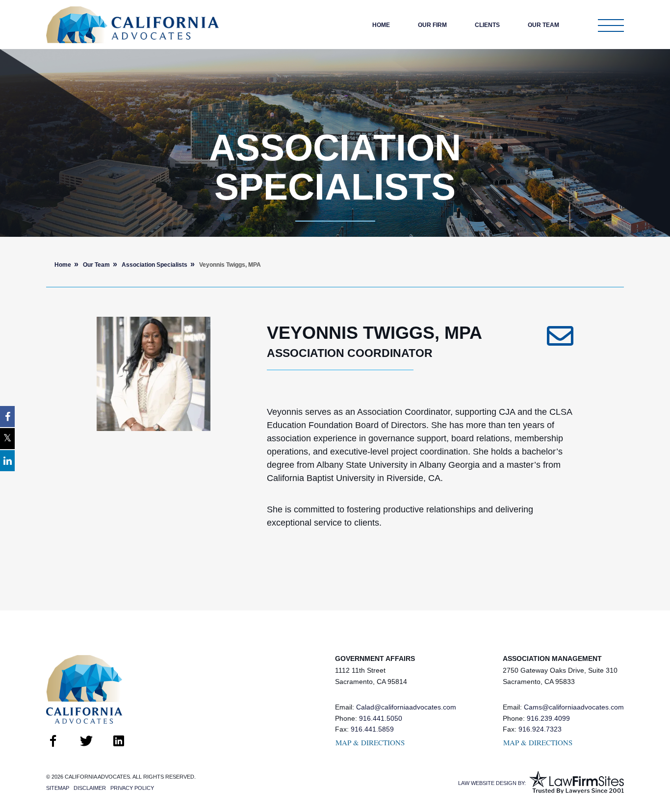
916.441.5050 (380, 718)
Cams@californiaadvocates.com (574, 707)
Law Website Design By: (492, 783)
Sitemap (57, 788)
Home (381, 25)
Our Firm (432, 25)
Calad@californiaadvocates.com (406, 707)
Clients (487, 25)
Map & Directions (370, 742)
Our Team (543, 25)
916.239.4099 (548, 718)
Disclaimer (90, 788)
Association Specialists (154, 264)
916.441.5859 (372, 729)
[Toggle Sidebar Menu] (611, 25)
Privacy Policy (132, 788)
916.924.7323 (540, 729)
